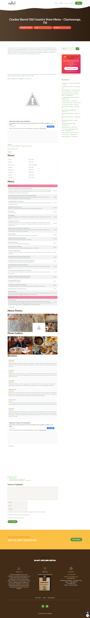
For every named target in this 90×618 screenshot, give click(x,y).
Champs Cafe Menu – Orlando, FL (69, 100)
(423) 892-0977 (14, 149)
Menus (78, 3)
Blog (66, 3)
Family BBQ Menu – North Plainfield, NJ (71, 90)
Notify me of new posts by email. (16, 517)
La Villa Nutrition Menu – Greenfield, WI (71, 102)
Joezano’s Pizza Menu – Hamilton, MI (70, 92)
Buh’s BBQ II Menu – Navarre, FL (69, 127)
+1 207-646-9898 (71, 574)
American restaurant (44, 27)
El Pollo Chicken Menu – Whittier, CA (70, 132)
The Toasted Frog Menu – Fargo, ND (70, 104)
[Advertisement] (32, 64)
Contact (71, 3)
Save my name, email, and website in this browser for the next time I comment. (27, 511)
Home (56, 3)
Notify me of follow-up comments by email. (19, 514)
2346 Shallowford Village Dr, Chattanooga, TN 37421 (20, 146)
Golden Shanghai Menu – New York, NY (17, 479)
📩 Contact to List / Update (71, 68)
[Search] (77, 48)
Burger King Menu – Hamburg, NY (70, 136)
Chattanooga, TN (64, 27)
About (61, 3)
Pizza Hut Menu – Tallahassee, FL (69, 134)
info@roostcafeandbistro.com (71, 576)
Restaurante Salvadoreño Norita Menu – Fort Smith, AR (20, 480)
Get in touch (76, 539)
